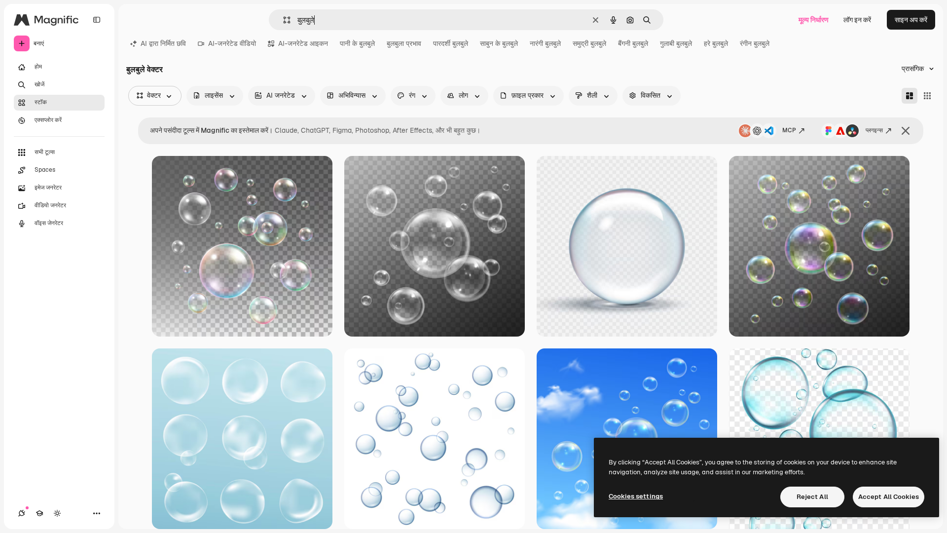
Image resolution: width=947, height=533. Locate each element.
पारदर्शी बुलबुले (450, 43)
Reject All (812, 497)
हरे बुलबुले (716, 43)
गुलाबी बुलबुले (676, 43)
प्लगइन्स (874, 130)
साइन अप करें (911, 19)
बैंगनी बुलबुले (633, 43)
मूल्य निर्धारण (814, 19)
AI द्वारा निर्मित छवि (163, 43)
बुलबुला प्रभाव (404, 43)
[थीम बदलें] (57, 513)
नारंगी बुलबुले (545, 43)
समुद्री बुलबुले (589, 43)
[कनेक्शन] (22, 513)
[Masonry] (909, 96)
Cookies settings (636, 496)
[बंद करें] (905, 131)
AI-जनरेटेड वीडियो (232, 43)
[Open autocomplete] (282, 20)
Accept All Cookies (888, 497)
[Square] (927, 96)
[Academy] (39, 513)
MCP (789, 130)
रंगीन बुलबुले (754, 43)
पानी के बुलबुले (357, 43)
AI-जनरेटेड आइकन (303, 43)
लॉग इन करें (857, 19)
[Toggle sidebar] (97, 20)
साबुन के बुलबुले (499, 43)
